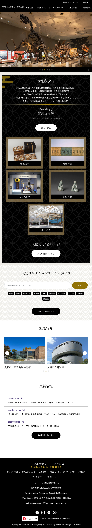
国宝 (11, 293)
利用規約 (81, 472)
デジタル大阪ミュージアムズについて (21, 472)
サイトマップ (37, 477)
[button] (40, 69)
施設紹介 (73, 7)
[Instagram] (43, 512)
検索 (80, 285)
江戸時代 (61, 293)
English (85, 2)
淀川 (44, 293)
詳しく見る (46, 127)
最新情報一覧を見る (46, 435)
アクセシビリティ (53, 477)
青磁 (18, 293)
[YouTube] (55, 512)
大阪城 (36, 293)
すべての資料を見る (46, 311)
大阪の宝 (29, 7)
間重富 (46, 298)
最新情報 (87, 7)
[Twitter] (37, 512)
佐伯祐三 (26, 293)
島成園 (80, 293)
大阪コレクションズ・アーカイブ (51, 7)
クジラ (71, 293)
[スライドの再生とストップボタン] (89, 69)
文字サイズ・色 (68, 2)
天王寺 (52, 293)
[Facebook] (49, 512)
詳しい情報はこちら (46, 253)
